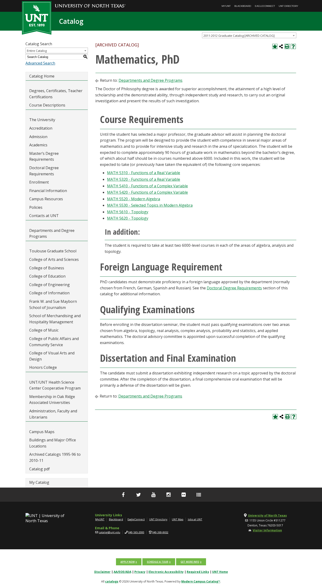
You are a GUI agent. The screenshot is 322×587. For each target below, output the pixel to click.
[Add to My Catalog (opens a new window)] (274, 46)
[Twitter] (138, 494)
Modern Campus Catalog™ (200, 581)
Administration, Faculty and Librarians (53, 414)
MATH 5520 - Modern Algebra (133, 198)
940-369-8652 (160, 532)
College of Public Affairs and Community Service (54, 341)
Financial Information (48, 190)
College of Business (46, 268)
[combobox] (249, 35)
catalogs (111, 581)
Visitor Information (267, 530)
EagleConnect (265, 6)
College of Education (47, 276)
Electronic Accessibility (166, 572)
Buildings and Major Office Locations (52, 443)
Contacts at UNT (44, 215)
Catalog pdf (39, 469)
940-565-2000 (136, 532)
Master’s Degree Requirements (44, 156)
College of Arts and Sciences (54, 259)
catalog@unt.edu (109, 532)
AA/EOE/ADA (122, 572)
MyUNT (226, 6)
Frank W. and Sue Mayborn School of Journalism (53, 304)
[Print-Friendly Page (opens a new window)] (287, 46)
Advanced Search (40, 63)
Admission (38, 136)
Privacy (139, 572)
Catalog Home (41, 76)
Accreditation (40, 128)
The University (42, 119)
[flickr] (183, 494)
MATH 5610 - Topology (127, 211)
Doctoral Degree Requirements (44, 171)
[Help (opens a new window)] (293, 46)
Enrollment (39, 182)
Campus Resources (46, 198)
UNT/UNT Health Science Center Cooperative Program (55, 385)
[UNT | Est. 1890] (36, 17)
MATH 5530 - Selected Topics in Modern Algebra (150, 205)
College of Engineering (49, 284)
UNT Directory (288, 6)
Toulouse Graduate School (52, 251)
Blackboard (242, 6)
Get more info (190, 561)
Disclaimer (102, 572)
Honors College (43, 367)
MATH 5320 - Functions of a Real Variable (143, 179)
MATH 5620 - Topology (127, 218)
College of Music (43, 330)
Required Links (198, 572)
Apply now (127, 561)
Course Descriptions (47, 105)
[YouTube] (153, 494)
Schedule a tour (157, 561)
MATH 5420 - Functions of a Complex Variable (147, 192)
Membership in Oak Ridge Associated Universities (52, 399)
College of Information (49, 293)
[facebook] (123, 494)
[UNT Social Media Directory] (198, 494)
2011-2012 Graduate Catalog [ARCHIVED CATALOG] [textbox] (239, 35)
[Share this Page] (281, 46)
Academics (38, 145)
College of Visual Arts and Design (51, 356)
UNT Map (177, 519)
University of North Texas (267, 515)
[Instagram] (168, 494)
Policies (35, 207)
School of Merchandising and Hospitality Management (55, 318)
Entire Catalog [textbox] (37, 51)
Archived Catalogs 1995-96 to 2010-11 (55, 457)
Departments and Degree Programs (51, 233)
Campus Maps (41, 431)
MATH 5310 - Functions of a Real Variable (143, 172)
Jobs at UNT (195, 519)
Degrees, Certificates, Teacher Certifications (56, 93)
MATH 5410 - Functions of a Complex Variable (147, 186)
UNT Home (220, 572)
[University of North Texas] (90, 2)
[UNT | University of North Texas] (50, 518)
